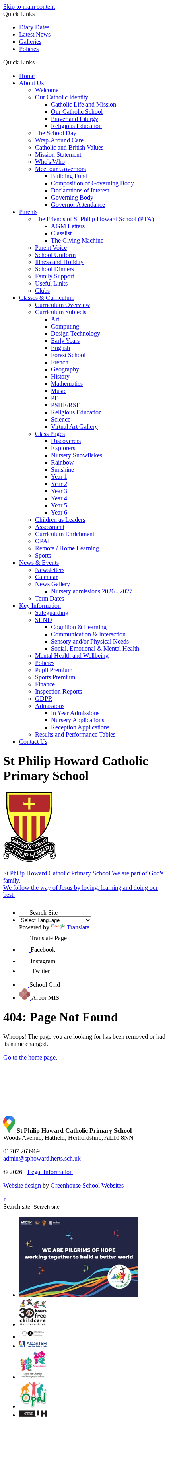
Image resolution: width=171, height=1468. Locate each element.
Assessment (49, 526)
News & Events (39, 562)
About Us (31, 83)
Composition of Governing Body (92, 183)
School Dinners (54, 269)
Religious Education (76, 125)
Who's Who (50, 161)
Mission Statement (58, 154)
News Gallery (52, 584)
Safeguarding (51, 612)
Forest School (68, 355)
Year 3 (59, 491)
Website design (22, 1185)
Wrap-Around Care (59, 140)
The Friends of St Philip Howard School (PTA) (94, 219)
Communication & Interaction (88, 634)
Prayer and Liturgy (74, 118)
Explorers (63, 448)
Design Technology (75, 333)
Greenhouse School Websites (87, 1185)
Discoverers (66, 440)
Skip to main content (29, 6)
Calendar (46, 577)
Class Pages (50, 433)
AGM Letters (68, 226)
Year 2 (59, 483)
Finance (45, 684)
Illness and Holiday (59, 262)
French (59, 362)
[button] (37, 62)
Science (60, 419)
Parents (28, 211)
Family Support (54, 276)
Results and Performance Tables (75, 734)
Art (55, 319)
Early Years (65, 340)
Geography (65, 369)
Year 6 (59, 512)
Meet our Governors (60, 168)
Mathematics (67, 383)
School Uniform (55, 254)
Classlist (61, 233)
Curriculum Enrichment (64, 534)
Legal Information (50, 1172)
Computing (65, 326)
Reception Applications (80, 727)
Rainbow (62, 462)
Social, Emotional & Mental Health (95, 648)
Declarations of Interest (80, 190)
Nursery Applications (77, 720)
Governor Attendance (78, 204)
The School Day (55, 133)
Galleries (30, 41)
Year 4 (59, 498)
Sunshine (62, 469)
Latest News (35, 34)
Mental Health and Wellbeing (72, 655)
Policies (29, 48)
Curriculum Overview (62, 304)
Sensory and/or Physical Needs (90, 641)
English (60, 347)
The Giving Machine (77, 240)
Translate (78, 927)
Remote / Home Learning (67, 548)
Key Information (40, 605)
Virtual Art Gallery (74, 426)
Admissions (49, 705)
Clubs (42, 290)
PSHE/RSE (65, 405)
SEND (43, 619)
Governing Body (72, 197)
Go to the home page (29, 1057)
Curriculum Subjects (60, 312)
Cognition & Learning (79, 627)
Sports (43, 555)
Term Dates (49, 598)
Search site (16, 1206)
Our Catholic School (77, 111)
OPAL (43, 541)
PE (54, 398)
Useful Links (51, 283)
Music (58, 390)
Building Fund (69, 176)
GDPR (43, 698)
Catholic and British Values (69, 147)
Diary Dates (34, 27)
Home (27, 75)
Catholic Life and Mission (83, 104)
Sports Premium (55, 677)
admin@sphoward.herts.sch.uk (42, 1158)
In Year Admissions (75, 713)
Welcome (46, 90)
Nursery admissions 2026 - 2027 (91, 591)
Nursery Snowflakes (76, 455)
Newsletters (49, 569)
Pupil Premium (53, 670)
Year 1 (59, 476)
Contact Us (33, 741)
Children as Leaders (60, 519)
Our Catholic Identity (61, 97)
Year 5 (59, 505)
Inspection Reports (58, 691)
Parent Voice (51, 247)
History (60, 376)
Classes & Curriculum (46, 297)
